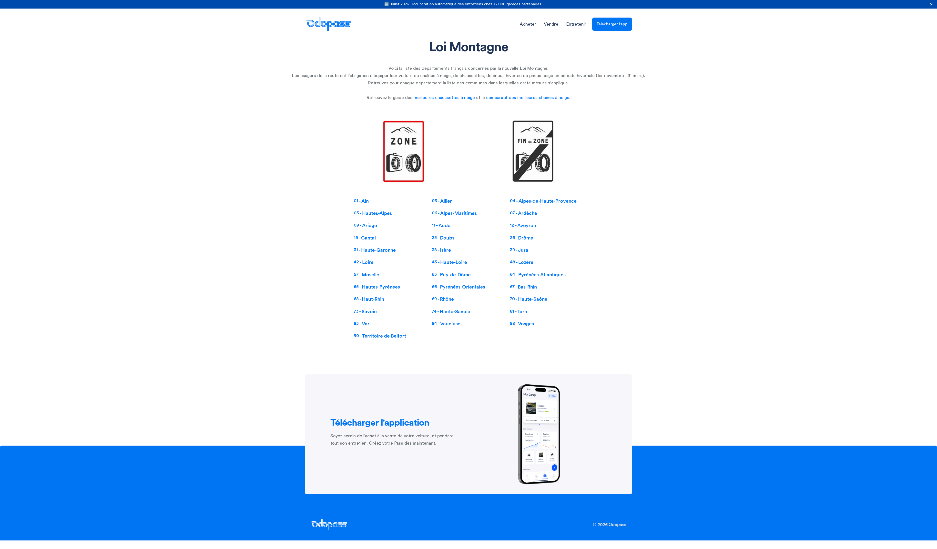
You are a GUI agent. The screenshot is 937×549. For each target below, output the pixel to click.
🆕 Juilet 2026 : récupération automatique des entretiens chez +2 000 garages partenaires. (463, 4)
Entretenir (576, 24)
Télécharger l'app (612, 24)
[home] (328, 24)
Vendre (551, 24)
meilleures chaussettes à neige (444, 97)
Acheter (528, 24)
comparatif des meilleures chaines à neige (527, 97)
